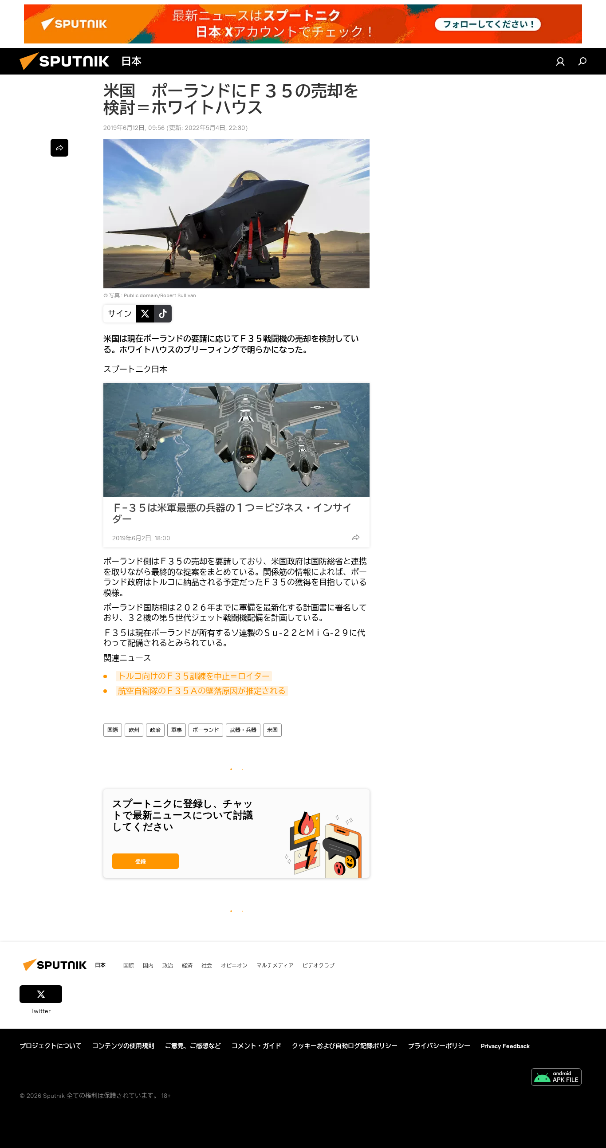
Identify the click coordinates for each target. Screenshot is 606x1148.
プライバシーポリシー (439, 1046)
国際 (112, 730)
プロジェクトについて (51, 1046)
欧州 (134, 730)
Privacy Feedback (505, 1046)
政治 (155, 730)
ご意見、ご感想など (193, 1046)
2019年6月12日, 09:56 (134, 128)
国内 (148, 965)
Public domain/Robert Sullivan (160, 295)
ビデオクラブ (318, 965)
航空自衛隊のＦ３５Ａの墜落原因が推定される (202, 691)
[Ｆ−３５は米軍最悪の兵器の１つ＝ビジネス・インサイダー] (236, 440)
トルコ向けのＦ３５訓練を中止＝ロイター (194, 676)
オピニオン (234, 965)
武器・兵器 (243, 730)
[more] (356, 537)
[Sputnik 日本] (68, 72)
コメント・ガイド (256, 1046)
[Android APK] (556, 1078)
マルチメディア (275, 965)
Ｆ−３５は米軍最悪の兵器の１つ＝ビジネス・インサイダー (232, 513)
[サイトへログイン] (560, 61)
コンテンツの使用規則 (123, 1046)
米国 (272, 730)
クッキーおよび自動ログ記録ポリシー (344, 1046)
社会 (206, 965)
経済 (187, 965)
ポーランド (206, 730)
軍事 (176, 730)
